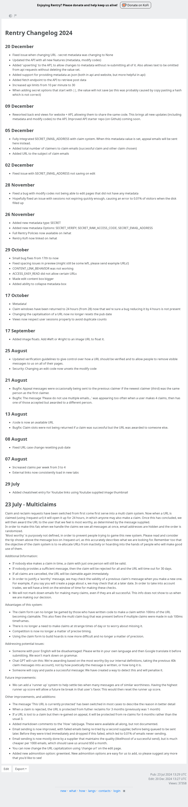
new (63, 791)
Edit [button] (6, 769)
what (72, 791)
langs (92, 791)
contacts (105, 791)
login (116, 791)
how (82, 791)
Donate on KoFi (138, 5)
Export (19, 769)
